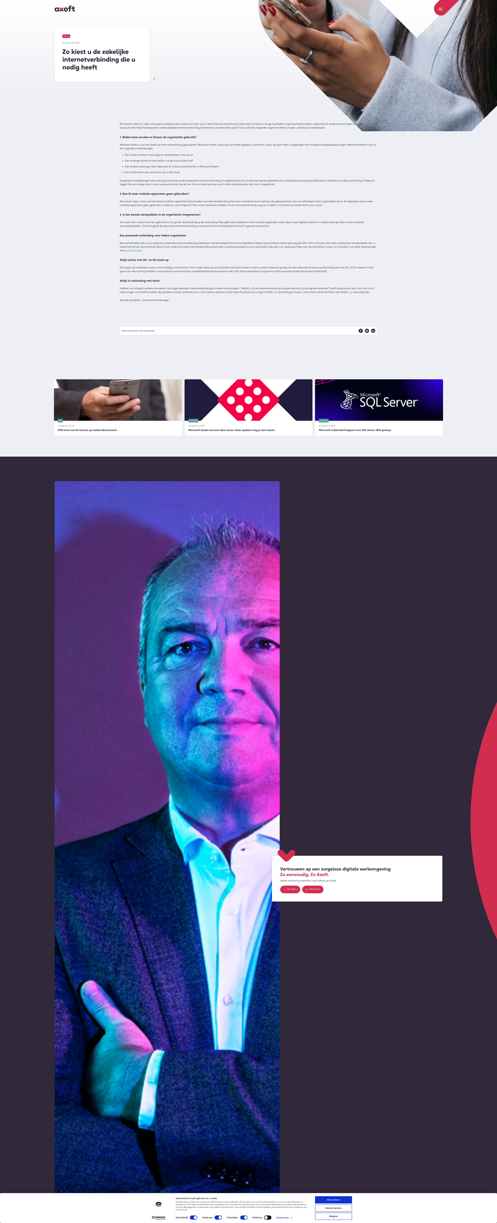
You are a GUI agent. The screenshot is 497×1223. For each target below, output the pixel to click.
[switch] (218, 1217)
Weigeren (333, 1216)
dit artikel (136, 250)
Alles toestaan (333, 1200)
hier (351, 292)
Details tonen (282, 1217)
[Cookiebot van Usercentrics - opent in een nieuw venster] (158, 1218)
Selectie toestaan (333, 1208)
